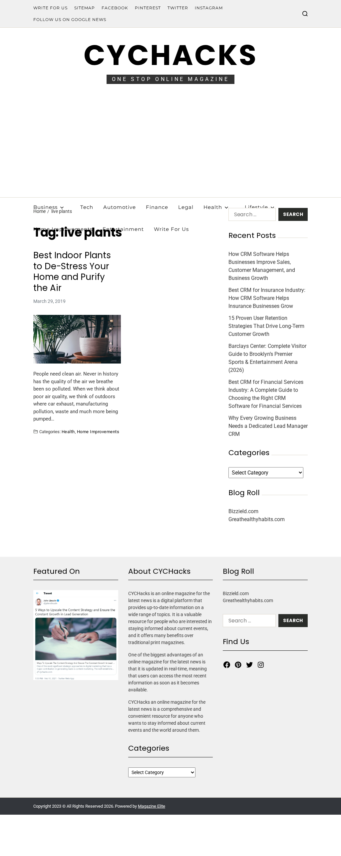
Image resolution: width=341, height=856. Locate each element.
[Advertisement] (170, 147)
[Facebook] (227, 665)
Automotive (119, 207)
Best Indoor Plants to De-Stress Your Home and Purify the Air (72, 271)
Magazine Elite (151, 806)
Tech (86, 207)
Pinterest (148, 7)
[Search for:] (251, 216)
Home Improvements (98, 431)
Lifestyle (256, 207)
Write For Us (50, 7)
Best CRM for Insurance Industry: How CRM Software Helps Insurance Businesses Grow (266, 298)
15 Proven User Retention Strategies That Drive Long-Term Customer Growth (266, 326)
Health (212, 207)
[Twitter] (249, 665)
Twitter (178, 7)
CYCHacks (170, 55)
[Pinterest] (238, 665)
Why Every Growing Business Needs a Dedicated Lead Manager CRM (268, 426)
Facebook (115, 7)
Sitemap (84, 7)
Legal (185, 207)
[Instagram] (261, 665)
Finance (157, 207)
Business (45, 207)
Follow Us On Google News (69, 19)
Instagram (209, 7)
